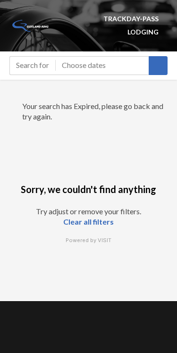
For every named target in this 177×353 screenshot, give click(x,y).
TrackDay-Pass (131, 19)
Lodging (143, 32)
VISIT (104, 240)
